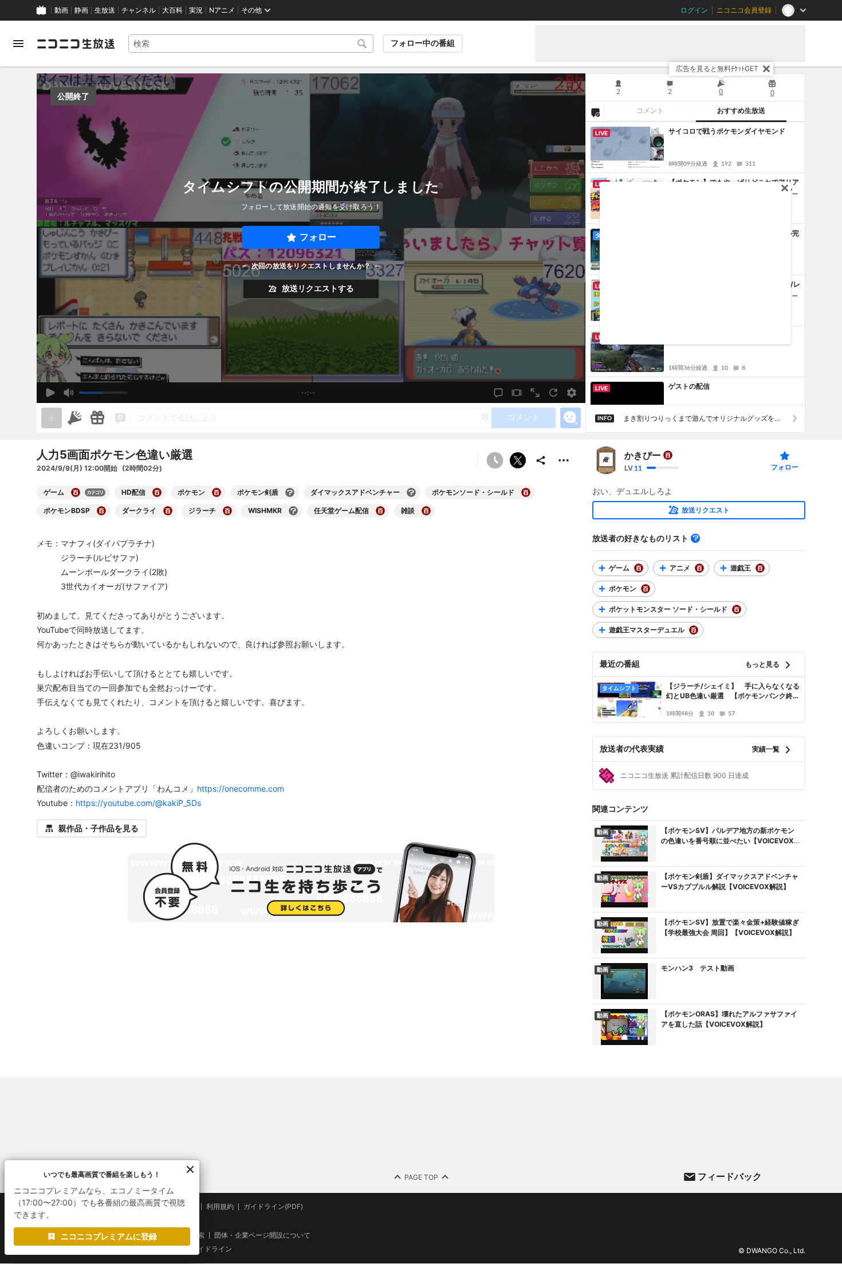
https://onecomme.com (240, 788)
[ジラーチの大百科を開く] (227, 510)
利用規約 (220, 1206)
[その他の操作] (564, 460)
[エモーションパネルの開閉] (570, 418)
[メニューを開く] (18, 43)
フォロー (318, 237)
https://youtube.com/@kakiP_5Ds (138, 803)
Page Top (421, 1177)
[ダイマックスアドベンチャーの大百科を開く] (411, 492)
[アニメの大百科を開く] (699, 568)
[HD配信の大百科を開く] (157, 492)
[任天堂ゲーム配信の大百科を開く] (380, 510)
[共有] (541, 460)
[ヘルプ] (695, 538)
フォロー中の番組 (423, 43)
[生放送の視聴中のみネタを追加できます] (51, 418)
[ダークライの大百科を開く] (167, 510)
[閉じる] (766, 69)
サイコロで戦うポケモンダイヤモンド (726, 131)
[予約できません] (495, 460)
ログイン (694, 10)
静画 (81, 10)
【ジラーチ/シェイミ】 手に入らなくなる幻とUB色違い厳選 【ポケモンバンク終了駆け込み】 (733, 691)
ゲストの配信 (689, 386)
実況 (196, 10)
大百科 (172, 10)
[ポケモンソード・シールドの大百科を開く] (525, 492)
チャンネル (138, 10)
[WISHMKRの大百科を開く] (293, 510)
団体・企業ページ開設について (262, 1235)
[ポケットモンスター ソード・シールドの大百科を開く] (736, 609)
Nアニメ (222, 10)
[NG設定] (595, 112)
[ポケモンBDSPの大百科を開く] (101, 510)
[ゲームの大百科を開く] (75, 492)
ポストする (518, 460)
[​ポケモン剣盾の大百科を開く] (289, 492)
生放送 (105, 10)
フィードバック (730, 1176)
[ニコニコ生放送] (76, 43)
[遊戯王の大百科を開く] (760, 568)
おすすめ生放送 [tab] (741, 111)
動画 (61, 10)
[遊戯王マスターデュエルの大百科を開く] (693, 630)
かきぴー (642, 455)
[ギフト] (97, 418)
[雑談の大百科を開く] (426, 510)
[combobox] (250, 43)
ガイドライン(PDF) (273, 1206)
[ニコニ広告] (74, 418)
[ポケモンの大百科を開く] (216, 492)
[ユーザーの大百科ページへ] (667, 455)
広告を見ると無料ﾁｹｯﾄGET (717, 68)
